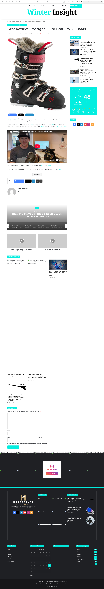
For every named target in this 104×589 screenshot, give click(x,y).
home (42, 165)
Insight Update (53, 5)
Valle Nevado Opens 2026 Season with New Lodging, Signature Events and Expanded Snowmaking (37, 377)
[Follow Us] (52, 467)
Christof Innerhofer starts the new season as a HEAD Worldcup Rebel (88, 79)
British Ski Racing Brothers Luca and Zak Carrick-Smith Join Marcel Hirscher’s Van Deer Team (58, 273)
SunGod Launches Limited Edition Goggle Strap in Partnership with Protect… (74, 509)
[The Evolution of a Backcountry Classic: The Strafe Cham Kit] (90, 520)
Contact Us (15, 1)
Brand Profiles (63, 5)
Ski (25, 25)
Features (43, 5)
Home (3, 1)
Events (78, 561)
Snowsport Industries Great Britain (27, 1)
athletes (36, 121)
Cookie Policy (53, 583)
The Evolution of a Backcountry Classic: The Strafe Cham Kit (74, 518)
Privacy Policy (46, 583)
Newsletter (47, 1)
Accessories (18, 21)
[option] (37, 215)
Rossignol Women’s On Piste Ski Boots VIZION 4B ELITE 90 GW (37, 215)
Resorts (36, 5)
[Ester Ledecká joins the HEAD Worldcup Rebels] (16, 316)
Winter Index (40, 1)
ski (32, 124)
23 (49, 565)
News (24, 5)
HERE (65, 126)
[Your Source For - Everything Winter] (52, 12)
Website (40, 437)
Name (9, 430)
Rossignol (10, 119)
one (16, 119)
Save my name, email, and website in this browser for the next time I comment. (28, 443)
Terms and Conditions (62, 583)
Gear (30, 5)
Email (9, 437)
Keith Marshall (12, 33)
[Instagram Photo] (8, 461)
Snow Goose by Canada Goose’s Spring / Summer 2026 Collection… (76, 500)
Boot (42, 126)
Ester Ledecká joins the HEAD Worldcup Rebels (15, 375)
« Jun (31, 575)
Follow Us (52, 473)
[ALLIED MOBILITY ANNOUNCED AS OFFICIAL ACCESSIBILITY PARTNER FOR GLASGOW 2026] (74, 71)
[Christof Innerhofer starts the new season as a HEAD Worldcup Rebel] (74, 80)
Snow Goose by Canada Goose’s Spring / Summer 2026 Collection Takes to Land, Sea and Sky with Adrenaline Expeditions (16, 397)
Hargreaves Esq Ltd (62, 581)
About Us (8, 1)
